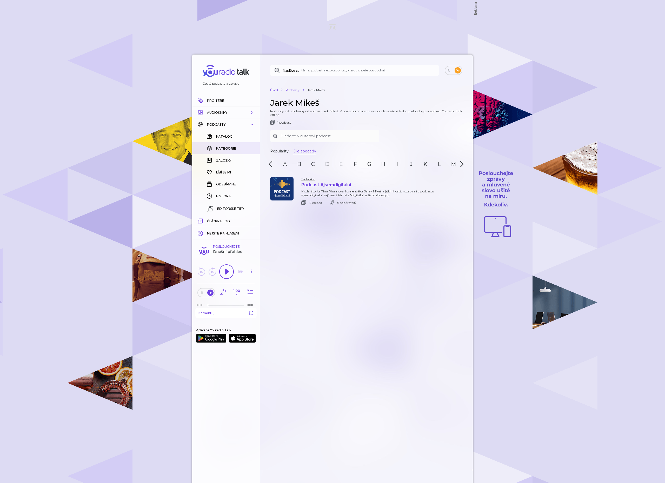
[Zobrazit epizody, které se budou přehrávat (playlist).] (250, 292)
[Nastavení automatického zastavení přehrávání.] (223, 292)
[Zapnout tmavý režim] (453, 70)
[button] (226, 112)
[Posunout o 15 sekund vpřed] (212, 271)
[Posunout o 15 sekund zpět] (201, 271)
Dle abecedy (304, 151)
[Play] (226, 271)
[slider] (208, 305)
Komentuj (206, 313)
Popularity (279, 151)
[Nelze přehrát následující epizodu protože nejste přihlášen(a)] (240, 271)
